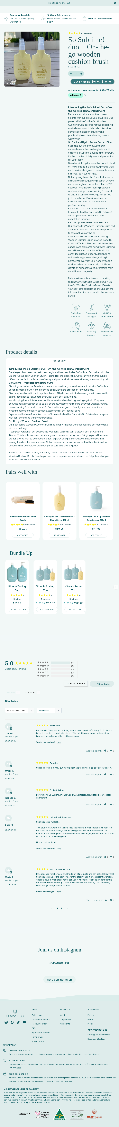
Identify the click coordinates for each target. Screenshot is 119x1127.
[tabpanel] (31, 59)
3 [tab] (12, 83)
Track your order (39, 1023)
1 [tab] (7, 83)
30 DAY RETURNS (17, 1060)
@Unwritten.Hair (60, 963)
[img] (6, 1023)
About (62, 1015)
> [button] (67, 908)
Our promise (65, 1019)
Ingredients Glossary (41, 1032)
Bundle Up (21, 553)
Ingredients (65, 1023)
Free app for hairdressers (99, 1034)
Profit (90, 1023)
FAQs (34, 1028)
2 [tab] (10, 83)
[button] (106, 750)
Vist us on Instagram (59, 979)
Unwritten (74, 66)
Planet (90, 1019)
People (91, 1015)
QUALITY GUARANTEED (20, 1050)
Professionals (97, 1030)
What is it (60, 361)
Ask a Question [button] (77, 683)
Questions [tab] (31, 692)
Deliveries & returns (40, 1019)
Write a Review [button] (103, 684)
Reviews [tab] (11, 692)
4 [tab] (14, 83)
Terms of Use (37, 1037)
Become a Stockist (96, 1039)
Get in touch (37, 1015)
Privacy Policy (38, 1041)
